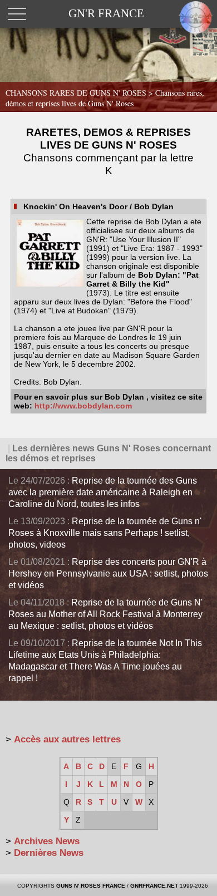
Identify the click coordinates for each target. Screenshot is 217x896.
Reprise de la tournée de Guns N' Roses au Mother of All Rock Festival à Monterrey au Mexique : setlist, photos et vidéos (105, 614)
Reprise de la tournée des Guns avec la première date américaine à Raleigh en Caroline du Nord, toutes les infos (102, 492)
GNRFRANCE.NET (154, 886)
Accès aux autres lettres (67, 739)
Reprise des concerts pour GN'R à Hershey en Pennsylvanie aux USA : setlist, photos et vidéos (108, 573)
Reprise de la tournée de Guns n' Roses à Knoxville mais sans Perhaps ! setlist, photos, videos (104, 532)
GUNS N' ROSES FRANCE (90, 886)
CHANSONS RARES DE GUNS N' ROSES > (105, 98)
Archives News (47, 841)
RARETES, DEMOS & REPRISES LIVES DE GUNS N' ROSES (108, 151)
